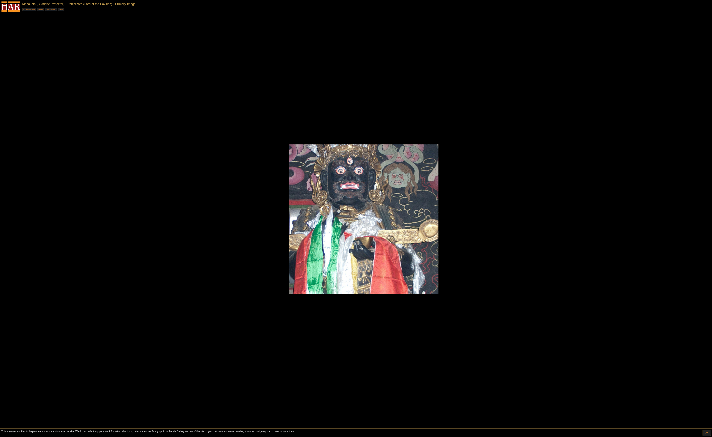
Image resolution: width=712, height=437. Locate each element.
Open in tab (51, 9)
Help (61, 9)
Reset (40, 9)
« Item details (29, 9)
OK (706, 432)
